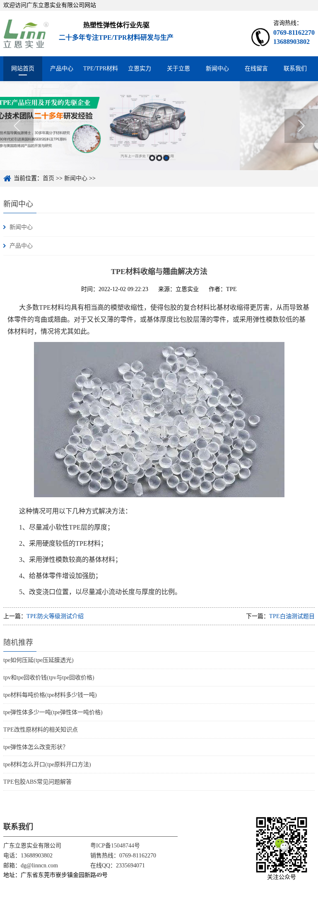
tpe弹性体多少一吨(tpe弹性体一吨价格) (53, 712)
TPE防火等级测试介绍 (55, 616)
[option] (159, 125)
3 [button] (166, 157)
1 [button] (152, 157)
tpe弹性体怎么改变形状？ (35, 747)
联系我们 (295, 68)
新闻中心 (217, 68)
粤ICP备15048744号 (115, 846)
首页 (48, 178)
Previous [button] (17, 126)
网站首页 (22, 68)
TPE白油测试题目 (292, 616)
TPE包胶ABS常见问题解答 (37, 782)
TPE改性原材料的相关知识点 (40, 730)
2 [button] (159, 157)
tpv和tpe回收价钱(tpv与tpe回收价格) (48, 677)
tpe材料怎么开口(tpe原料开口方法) (47, 764)
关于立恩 (178, 68)
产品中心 (61, 68)
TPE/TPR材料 (100, 68)
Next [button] (301, 126)
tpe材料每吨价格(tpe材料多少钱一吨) (50, 695)
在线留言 (256, 68)
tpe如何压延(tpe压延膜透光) (38, 660)
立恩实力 (139, 68)
